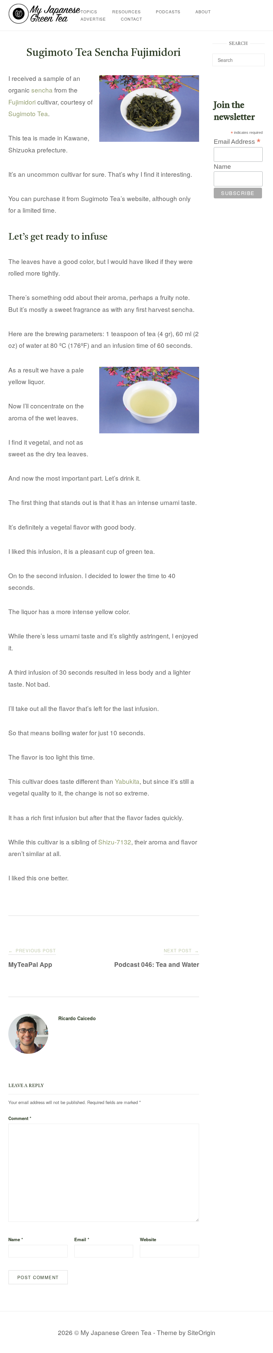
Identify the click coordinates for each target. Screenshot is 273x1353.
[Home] (44, 21)
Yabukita (127, 781)
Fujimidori (22, 101)
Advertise (93, 19)
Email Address (237, 141)
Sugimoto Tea (28, 113)
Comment (19, 1118)
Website (148, 1239)
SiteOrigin (201, 1332)
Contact (131, 19)
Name (15, 1239)
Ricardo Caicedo (77, 1018)
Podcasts (168, 11)
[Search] (257, 57)
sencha (42, 89)
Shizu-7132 (114, 841)
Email (81, 1239)
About (203, 11)
